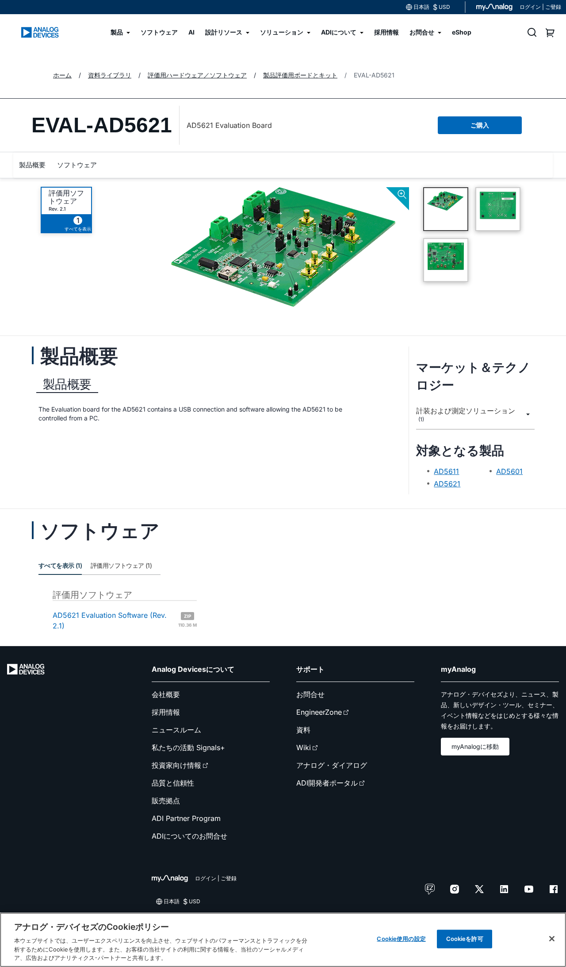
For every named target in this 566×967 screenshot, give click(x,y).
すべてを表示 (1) (60, 565)
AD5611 (446, 471)
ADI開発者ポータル (327, 782)
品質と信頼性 (173, 782)
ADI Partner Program (186, 818)
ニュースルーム (176, 729)
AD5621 (447, 483)
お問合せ (310, 694)
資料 (303, 729)
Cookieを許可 (464, 938)
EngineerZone (319, 712)
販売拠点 (166, 800)
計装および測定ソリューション (465, 415)
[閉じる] (552, 938)
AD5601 (509, 471)
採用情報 (166, 712)
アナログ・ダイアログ (331, 765)
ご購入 (479, 125)
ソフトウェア (77, 165)
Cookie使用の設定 (401, 938)
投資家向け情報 (176, 765)
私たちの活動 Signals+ (188, 747)
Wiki (303, 747)
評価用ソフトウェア (66, 197)
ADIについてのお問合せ (189, 836)
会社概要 (166, 694)
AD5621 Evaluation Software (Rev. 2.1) (125, 620)
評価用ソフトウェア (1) (121, 565)
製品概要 (32, 165)
